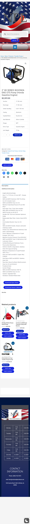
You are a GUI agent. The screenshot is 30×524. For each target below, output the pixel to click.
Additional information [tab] (8, 188)
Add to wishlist (7, 165)
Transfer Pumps (5, 153)
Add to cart (17, 134)
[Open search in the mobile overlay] (15, 34)
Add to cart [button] (6, 329)
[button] (15, 47)
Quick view (8, 333)
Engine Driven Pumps (13, 151)
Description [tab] (5, 185)
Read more (6, 365)
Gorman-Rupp (21, 151)
